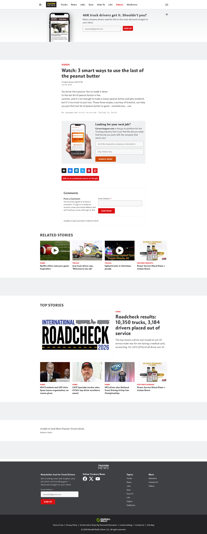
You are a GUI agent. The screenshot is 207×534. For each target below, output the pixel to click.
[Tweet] (82, 170)
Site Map (150, 525)
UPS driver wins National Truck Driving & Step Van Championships (117, 390)
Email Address (105, 199)
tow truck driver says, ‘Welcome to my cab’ (83, 267)
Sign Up (128, 28)
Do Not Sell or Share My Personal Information (98, 525)
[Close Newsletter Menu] (166, 14)
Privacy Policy (71, 525)
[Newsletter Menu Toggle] (166, 4)
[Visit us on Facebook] (85, 478)
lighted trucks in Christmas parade (118, 267)
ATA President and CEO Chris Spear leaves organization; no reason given (54, 390)
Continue (106, 211)
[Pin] (88, 170)
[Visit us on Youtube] (98, 478)
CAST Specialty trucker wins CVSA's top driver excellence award (86, 390)
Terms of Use (58, 525)
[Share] (70, 170)
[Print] (64, 170)
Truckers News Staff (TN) (72, 82)
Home (42, 263)
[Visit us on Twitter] (91, 478)
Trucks (75, 263)
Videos (66, 64)
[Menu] (40, 4)
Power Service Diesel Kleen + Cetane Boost (151, 267)
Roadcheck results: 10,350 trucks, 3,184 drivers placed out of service (137, 325)
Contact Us (139, 525)
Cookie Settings (126, 525)
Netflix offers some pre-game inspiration (54, 267)
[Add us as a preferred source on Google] (95, 170)
